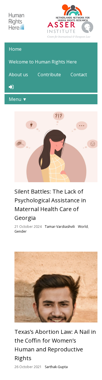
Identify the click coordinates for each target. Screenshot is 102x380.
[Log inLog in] (11, 87)
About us (18, 74)
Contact (79, 74)
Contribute (49, 74)
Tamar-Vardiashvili (60, 226)
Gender (20, 231)
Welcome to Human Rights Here (43, 62)
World (83, 226)
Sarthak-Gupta (56, 366)
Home (15, 49)
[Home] (16, 21)
